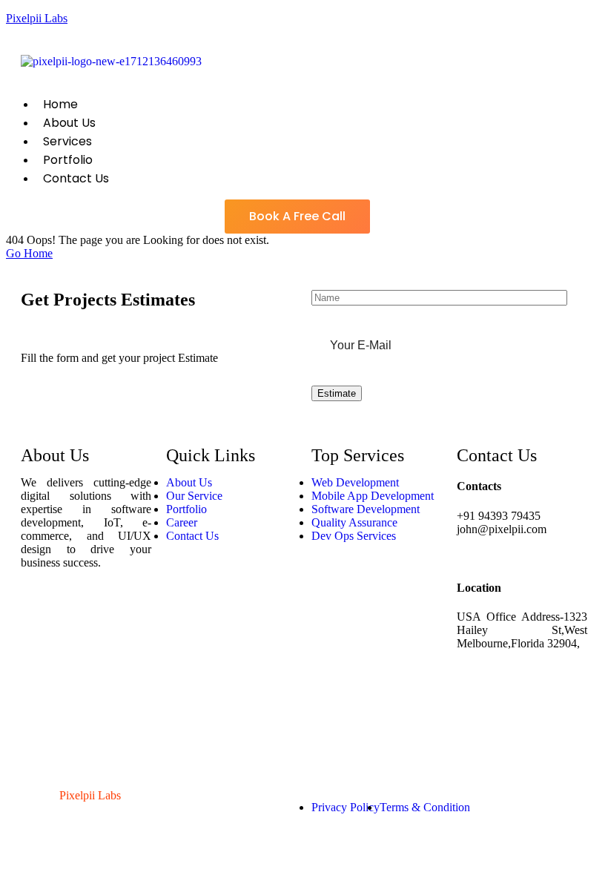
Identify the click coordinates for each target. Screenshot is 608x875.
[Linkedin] (39, 697)
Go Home (29, 253)
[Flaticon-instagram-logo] (39, 657)
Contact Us (76, 178)
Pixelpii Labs (36, 18)
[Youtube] (39, 737)
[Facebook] (39, 617)
